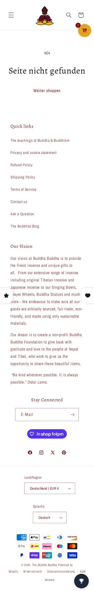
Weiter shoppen (47, 90)
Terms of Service (23, 189)
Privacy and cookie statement (33, 152)
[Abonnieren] (72, 414)
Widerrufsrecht (32, 571)
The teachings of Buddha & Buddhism (39, 140)
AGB (82, 571)
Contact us (18, 201)
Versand (50, 580)
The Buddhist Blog (24, 226)
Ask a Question (22, 214)
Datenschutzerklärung (61, 571)
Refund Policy (21, 165)
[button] (11, 15)
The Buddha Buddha (45, 565)
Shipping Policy (22, 177)
